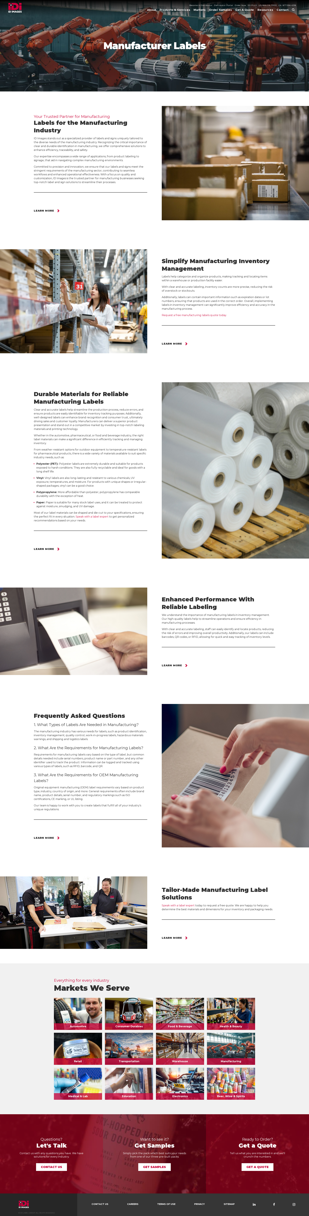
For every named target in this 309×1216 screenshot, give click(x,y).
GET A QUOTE (257, 1167)
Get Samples (154, 1167)
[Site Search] (293, 10)
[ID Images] (15, 7)
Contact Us (51, 1167)
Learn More (44, 210)
